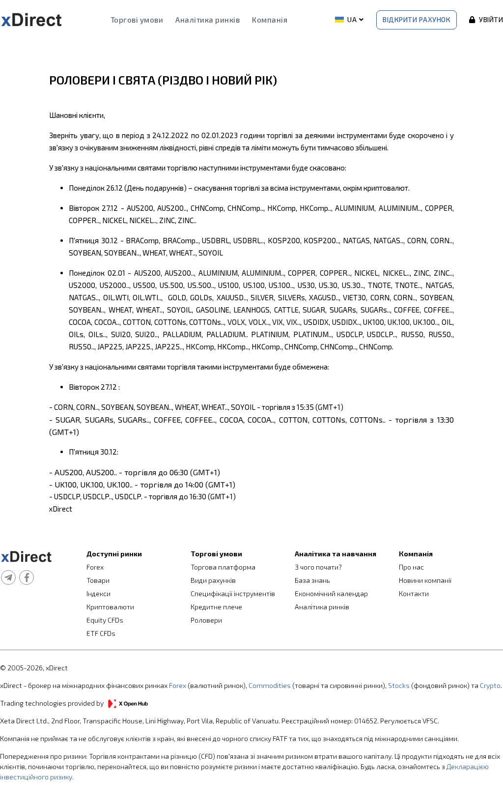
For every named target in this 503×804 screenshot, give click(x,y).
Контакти (414, 593)
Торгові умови (137, 19)
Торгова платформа (223, 567)
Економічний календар (331, 593)
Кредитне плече (216, 607)
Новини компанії (425, 580)
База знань (312, 580)
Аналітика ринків (207, 19)
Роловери (206, 620)
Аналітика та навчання (335, 553)
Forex (95, 567)
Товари (98, 580)
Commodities (270, 685)
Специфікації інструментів (233, 593)
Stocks (399, 685)
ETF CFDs (100, 633)
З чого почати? (318, 567)
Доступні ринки (114, 553)
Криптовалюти (110, 607)
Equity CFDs (104, 620)
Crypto (490, 685)
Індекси (98, 593)
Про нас (411, 567)
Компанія (269, 19)
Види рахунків (213, 580)
